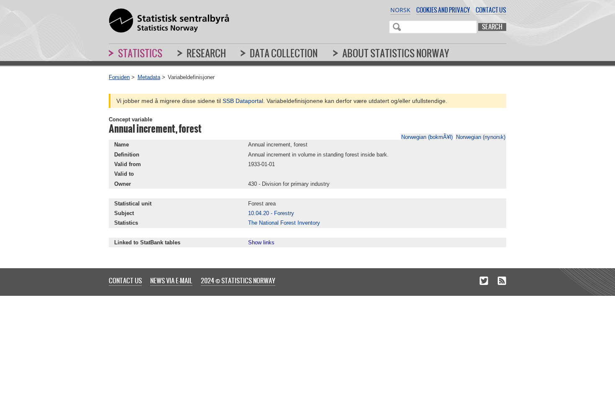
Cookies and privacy (443, 9)
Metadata (149, 77)
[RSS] (501, 281)
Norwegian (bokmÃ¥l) (427, 137)
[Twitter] (483, 281)
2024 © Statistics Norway (238, 280)
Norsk (400, 10)
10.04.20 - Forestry (271, 213)
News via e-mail (171, 280)
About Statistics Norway (395, 53)
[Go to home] (169, 20)
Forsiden (119, 77)
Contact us (491, 9)
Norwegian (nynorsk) (480, 137)
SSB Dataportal (243, 100)
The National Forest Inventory (284, 223)
